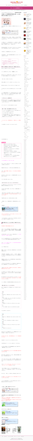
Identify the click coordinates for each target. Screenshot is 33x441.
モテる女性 (25, 62)
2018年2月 (25, 242)
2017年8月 (25, 250)
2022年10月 (25, 166)
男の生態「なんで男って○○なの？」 (27, 116)
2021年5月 (25, 189)
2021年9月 (25, 184)
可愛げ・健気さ (26, 69)
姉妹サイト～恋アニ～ (26, 136)
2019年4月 (25, 223)
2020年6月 (25, 204)
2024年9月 (25, 150)
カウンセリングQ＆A (26, 58)
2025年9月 (25, 146)
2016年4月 (25, 272)
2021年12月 (25, 180)
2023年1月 (25, 162)
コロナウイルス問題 (26, 106)
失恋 (24, 91)
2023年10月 (25, 154)
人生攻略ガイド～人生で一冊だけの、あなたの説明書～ (28, 28)
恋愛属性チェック (26, 77)
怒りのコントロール (26, 102)
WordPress (13, 439)
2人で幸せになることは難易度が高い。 (7, 61)
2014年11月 (25, 295)
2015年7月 (25, 284)
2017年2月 (25, 258)
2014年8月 (25, 299)
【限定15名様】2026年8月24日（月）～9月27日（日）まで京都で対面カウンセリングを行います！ (28, 23)
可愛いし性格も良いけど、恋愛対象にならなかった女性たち (27, 79)
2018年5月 (25, 238)
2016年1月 (25, 276)
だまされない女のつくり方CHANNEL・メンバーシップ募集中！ (28, 35)
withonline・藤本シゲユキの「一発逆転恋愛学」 (27, 128)
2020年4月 (25, 207)
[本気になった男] (3, 428)
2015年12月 (25, 277)
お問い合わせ (22, 436)
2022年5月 (25, 173)
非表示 (10, 59)
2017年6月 (25, 253)
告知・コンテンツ (26, 132)
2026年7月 (25, 142)
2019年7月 (25, 219)
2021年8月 (25, 185)
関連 (3, 64)
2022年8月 (25, 169)
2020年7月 (25, 203)
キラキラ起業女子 (26, 113)
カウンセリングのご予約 (10, 436)
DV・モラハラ (25, 87)
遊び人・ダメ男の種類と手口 (27, 119)
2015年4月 (25, 288)
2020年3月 (25, 208)
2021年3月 (25, 192)
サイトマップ (18, 436)
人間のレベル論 (26, 98)
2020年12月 (25, 196)
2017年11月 (25, 246)
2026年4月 (25, 143)
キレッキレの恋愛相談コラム (18, 12)
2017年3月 (25, 257)
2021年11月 (25, 181)
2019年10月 (25, 215)
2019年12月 (25, 212)
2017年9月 (25, 249)
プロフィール (15, 436)
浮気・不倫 (25, 90)
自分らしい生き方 (26, 94)
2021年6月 (25, 188)
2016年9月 (25, 265)
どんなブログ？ (5, 436)
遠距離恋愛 (25, 73)
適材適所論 (25, 110)
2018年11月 (25, 230)
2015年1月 (25, 292)
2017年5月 (25, 254)
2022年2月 (25, 177)
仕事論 (25, 109)
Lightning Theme (16, 439)
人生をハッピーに (26, 95)
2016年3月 (25, 273)
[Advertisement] (11, 132)
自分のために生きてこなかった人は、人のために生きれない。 (10, 62)
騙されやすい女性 (26, 86)
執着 (24, 83)
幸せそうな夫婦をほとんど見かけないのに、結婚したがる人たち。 (9, 60)
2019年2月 (25, 226)
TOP (2, 436)
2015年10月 (25, 280)
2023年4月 (25, 158)
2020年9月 (25, 200)
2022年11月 (25, 165)
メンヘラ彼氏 (25, 123)
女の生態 (25, 66)
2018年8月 (25, 234)
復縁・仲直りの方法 (26, 74)
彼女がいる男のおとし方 (26, 70)
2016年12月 (25, 261)
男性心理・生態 (25, 114)
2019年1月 (25, 227)
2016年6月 (25, 269)
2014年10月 (25, 296)
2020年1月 (25, 211)
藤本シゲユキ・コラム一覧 (26, 126)
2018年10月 (25, 231)
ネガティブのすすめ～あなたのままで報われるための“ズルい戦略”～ (28, 31)
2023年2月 (25, 161)
